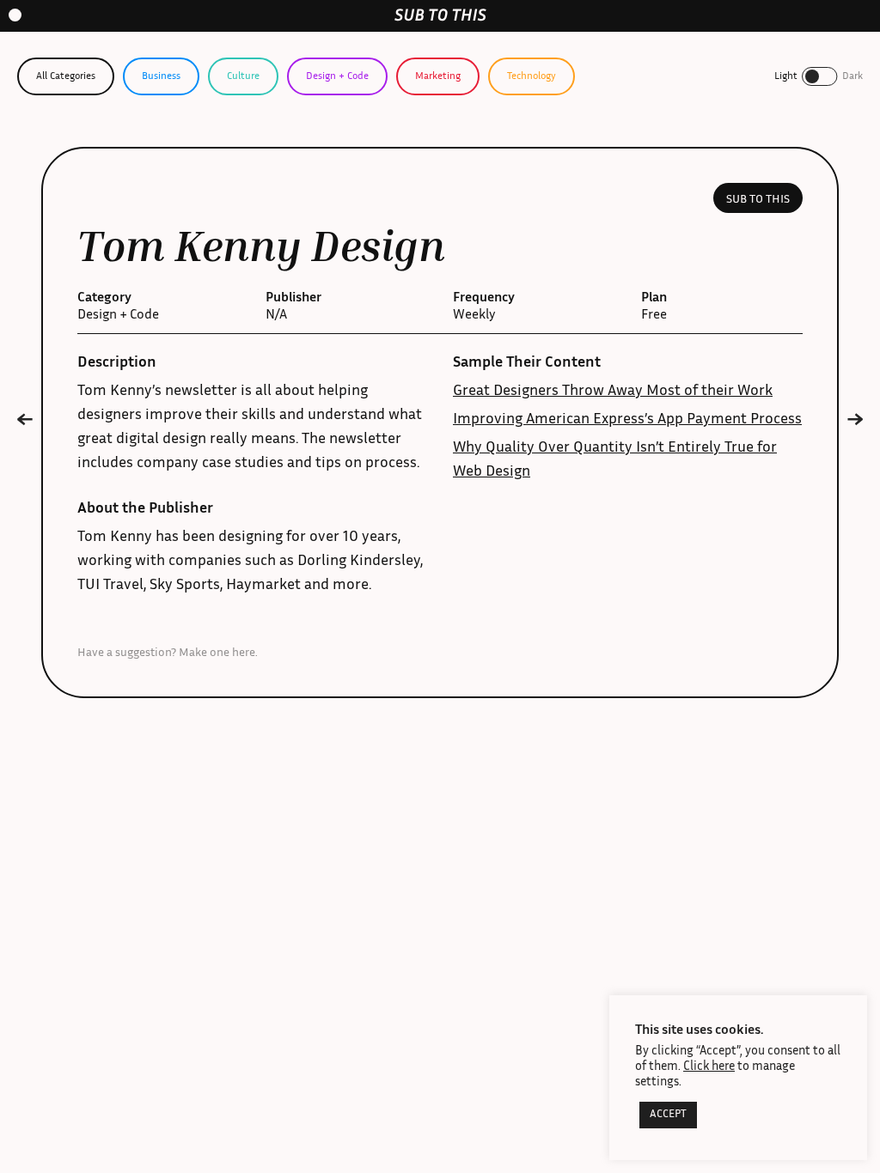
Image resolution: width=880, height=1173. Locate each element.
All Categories (65, 76)
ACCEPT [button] (668, 1115)
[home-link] (440, 15)
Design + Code (337, 76)
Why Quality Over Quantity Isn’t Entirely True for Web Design (615, 460)
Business (161, 76)
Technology (531, 76)
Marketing (438, 76)
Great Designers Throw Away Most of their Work (613, 391)
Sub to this (758, 200)
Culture (243, 76)
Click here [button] (709, 1067)
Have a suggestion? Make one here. (167, 653)
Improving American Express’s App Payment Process (627, 420)
